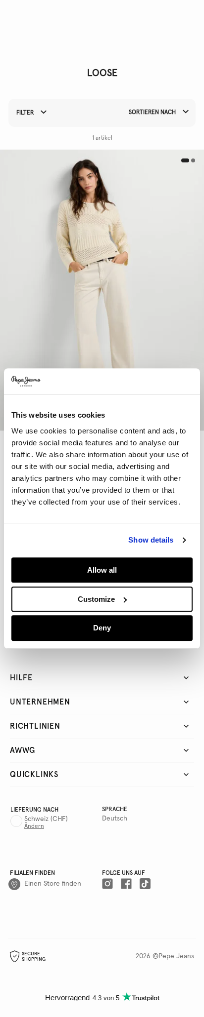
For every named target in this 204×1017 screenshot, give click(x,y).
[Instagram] (107, 884)
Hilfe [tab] (21, 678)
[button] (102, 290)
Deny (102, 628)
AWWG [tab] (22, 750)
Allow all (102, 570)
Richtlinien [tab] (35, 726)
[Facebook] (126, 884)
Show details (150, 540)
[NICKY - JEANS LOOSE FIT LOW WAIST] (102, 290)
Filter (25, 113)
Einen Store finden (52, 883)
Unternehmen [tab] (40, 702)
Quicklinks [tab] (34, 775)
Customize (96, 599)
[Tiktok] (145, 884)
